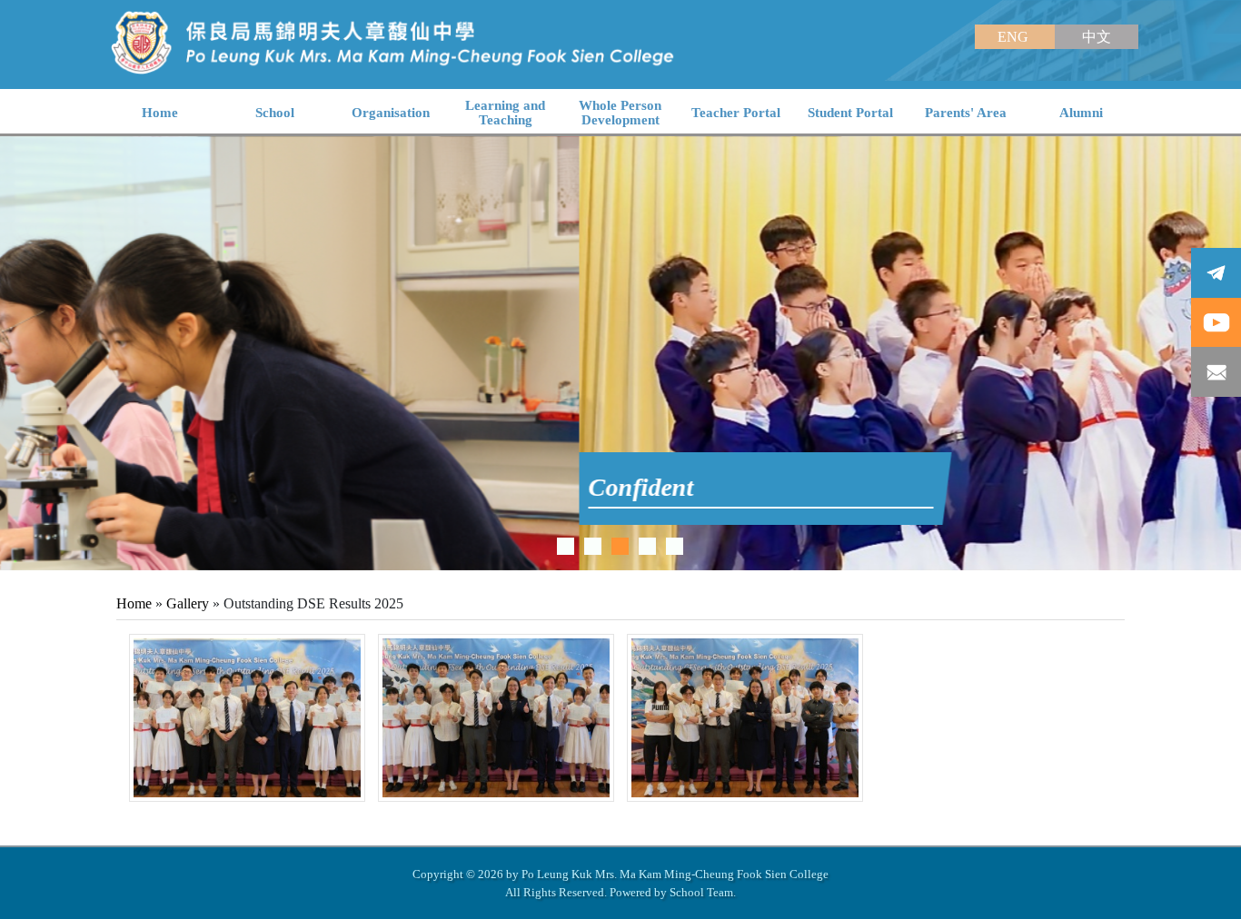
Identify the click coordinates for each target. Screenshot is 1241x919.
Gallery (187, 603)
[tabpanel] (620, 353)
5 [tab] (674, 546)
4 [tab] (647, 546)
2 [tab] (592, 546)
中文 (1096, 36)
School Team (701, 892)
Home (134, 603)
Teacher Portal (735, 112)
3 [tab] (620, 546)
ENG (1015, 36)
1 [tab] (565, 546)
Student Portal (850, 112)
